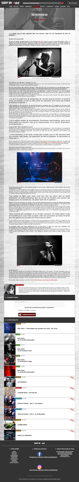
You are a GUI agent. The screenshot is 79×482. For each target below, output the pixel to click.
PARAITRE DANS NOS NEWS (64, 454)
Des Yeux (41, 41)
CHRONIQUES (14, 455)
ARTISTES (14, 452)
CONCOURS (14, 461)
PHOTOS (14, 454)
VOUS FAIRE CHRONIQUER (65, 452)
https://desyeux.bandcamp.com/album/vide (45, 280)
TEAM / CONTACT (14, 462)
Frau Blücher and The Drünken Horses (51, 142)
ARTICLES (14, 457)
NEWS (14, 451)
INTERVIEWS (14, 456)
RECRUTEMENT (65, 455)
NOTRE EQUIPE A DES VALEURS (64, 451)
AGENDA (14, 460)
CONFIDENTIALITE (65, 456)
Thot (44, 230)
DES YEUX (39, 19)
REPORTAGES (14, 459)
